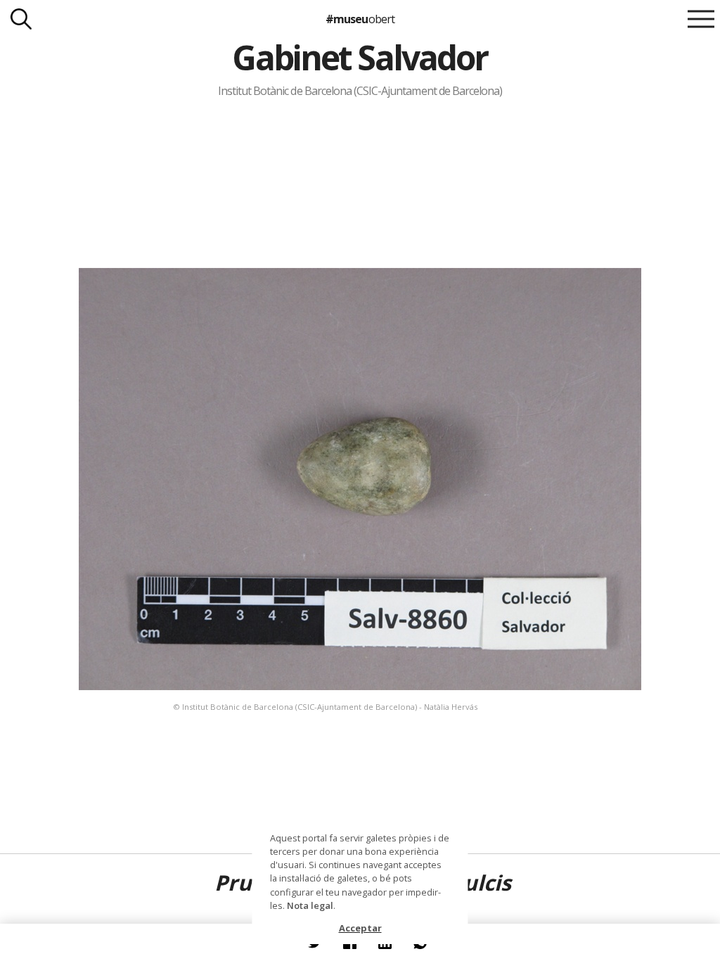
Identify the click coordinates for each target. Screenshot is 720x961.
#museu (360, 19)
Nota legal (310, 905)
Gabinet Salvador (359, 57)
